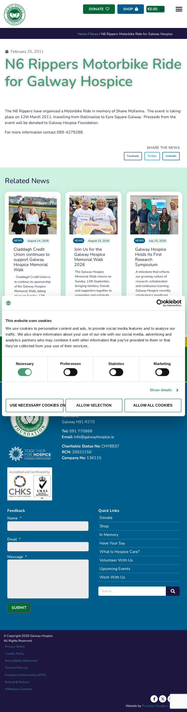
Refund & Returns (17, 682)
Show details (161, 390)
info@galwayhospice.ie (94, 437)
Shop (104, 526)
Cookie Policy (14, 653)
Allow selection (94, 405)
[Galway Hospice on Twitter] (162, 699)
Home (82, 34)
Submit (19, 607)
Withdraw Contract (18, 689)
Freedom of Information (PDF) (25, 675)
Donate (106, 517)
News (94, 34)
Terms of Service (16, 668)
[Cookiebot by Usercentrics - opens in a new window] (160, 303)
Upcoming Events (115, 568)
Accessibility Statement (21, 661)
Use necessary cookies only (37, 405)
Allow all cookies (152, 405)
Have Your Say (112, 543)
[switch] (70, 372)
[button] (179, 9)
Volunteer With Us (116, 560)
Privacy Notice (15, 646)
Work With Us (112, 577)
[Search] (173, 591)
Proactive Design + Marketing (162, 706)
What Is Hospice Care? (120, 551)
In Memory (109, 534)
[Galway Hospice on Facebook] (154, 699)
